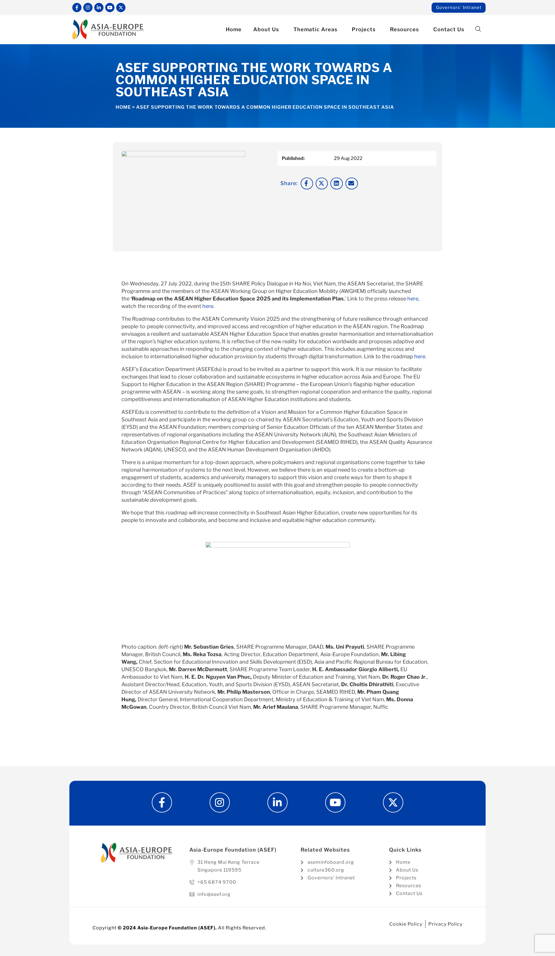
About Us (266, 29)
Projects (363, 29)
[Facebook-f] (77, 7)
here (412, 299)
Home (234, 29)
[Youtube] (109, 7)
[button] (478, 29)
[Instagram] (87, 7)
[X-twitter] (120, 7)
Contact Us (448, 29)
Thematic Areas (315, 29)
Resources (404, 29)
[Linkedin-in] (98, 7)
